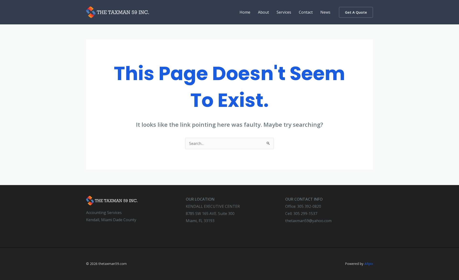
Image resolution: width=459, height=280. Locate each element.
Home (245, 12)
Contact (306, 12)
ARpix (368, 263)
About (263, 12)
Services (284, 12)
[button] (356, 12)
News (325, 12)
